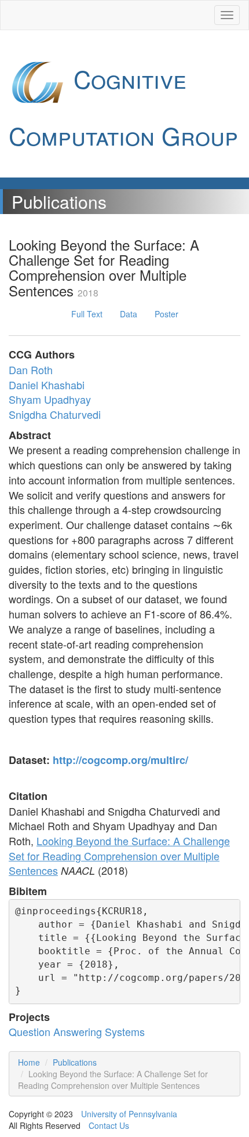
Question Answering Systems (77, 1031)
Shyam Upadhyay (50, 399)
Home (29, 1062)
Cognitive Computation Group (123, 107)
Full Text (86, 314)
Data (128, 314)
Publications (75, 1062)
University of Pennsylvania (129, 1114)
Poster (166, 314)
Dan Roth (31, 369)
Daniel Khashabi (47, 384)
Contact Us (109, 1125)
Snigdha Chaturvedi (55, 414)
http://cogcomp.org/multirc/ (120, 759)
